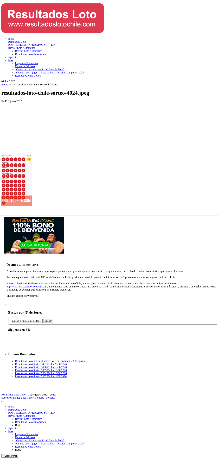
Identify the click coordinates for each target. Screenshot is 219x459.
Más (10, 60)
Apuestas (13, 57)
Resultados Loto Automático (30, 54)
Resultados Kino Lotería (28, 75)
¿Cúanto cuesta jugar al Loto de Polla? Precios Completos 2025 (49, 72)
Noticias (50, 397)
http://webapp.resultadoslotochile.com (27, 286)
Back (18, 425)
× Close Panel (10, 456)
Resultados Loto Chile (13, 394)
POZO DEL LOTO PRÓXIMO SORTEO (31, 44)
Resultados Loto (17, 41)
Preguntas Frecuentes (26, 63)
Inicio (11, 38)
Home (4, 84)
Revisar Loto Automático (21, 47)
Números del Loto (25, 66)
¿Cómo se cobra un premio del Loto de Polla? (40, 69)
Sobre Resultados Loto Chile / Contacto (22, 397)
